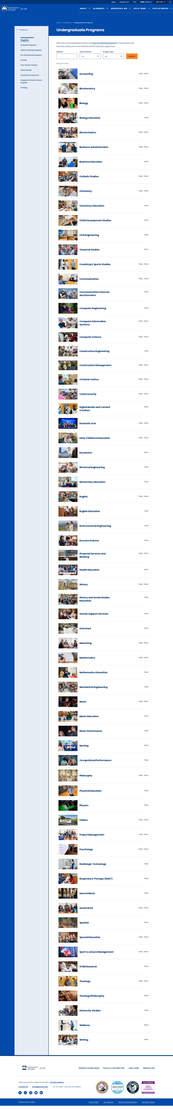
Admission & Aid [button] (119, 8)
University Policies (148, 1102)
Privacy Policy (94, 1102)
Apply (113, 2)
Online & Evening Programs (31, 50)
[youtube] (36, 1092)
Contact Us (23, 1087)
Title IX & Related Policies (127, 1102)
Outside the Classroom (30, 75)
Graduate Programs (28, 45)
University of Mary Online (88, 1068)
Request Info (124, 2)
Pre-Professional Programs (31, 55)
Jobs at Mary (133, 1068)
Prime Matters (149, 1068)
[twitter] (25, 1092)
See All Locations (57, 1082)
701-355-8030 (57, 1087)
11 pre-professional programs (104, 43)
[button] (161, 2)
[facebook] (20, 1092)
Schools (24, 60)
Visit (134, 2)
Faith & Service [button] (160, 8)
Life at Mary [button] (140, 8)
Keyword (59, 52)
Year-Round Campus (29, 65)
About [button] (83, 8)
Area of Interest (85, 52)
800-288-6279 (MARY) (73, 1087)
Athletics (148, 2)
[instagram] (30, 1092)
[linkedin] (41, 1092)
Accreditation (108, 1102)
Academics (67, 23)
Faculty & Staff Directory (114, 1068)
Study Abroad (26, 70)
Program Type (108, 52)
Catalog (24, 87)
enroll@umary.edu (40, 1087)
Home (58, 23)
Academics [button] (98, 8)
